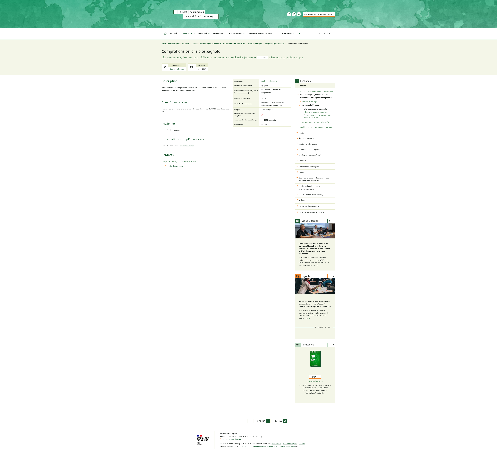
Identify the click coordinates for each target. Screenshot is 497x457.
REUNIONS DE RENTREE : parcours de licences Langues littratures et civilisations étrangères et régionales (315, 304)
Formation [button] (187, 33)
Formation (185, 43)
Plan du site (276, 443)
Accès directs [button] (325, 33)
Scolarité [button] (202, 33)
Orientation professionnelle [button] (261, 33)
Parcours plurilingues (255, 43)
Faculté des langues (177, 69)
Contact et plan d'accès (231, 439)
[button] (299, 33)
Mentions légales (290, 443)
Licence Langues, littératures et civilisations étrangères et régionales (222, 43)
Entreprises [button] (286, 33)
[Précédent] (329, 221)
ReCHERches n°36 (315, 381)
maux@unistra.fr (187, 146)
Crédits (302, 443)
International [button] (235, 33)
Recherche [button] (218, 33)
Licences (195, 43)
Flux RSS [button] (278, 420)
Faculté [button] (173, 33)
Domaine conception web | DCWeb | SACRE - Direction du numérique (267, 446)
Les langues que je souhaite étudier (319, 14)
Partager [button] (260, 420)
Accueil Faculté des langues (171, 43)
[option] (315, 247)
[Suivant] (333, 221)
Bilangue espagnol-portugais (274, 43)
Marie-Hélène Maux (175, 166)
